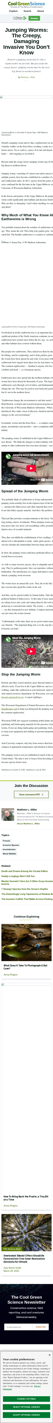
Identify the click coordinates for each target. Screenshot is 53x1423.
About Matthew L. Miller (28, 823)
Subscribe (41, 1327)
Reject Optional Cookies (26, 1407)
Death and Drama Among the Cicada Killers (24, 871)
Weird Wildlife (9, 854)
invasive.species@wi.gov (12, 697)
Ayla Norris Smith (12, 1268)
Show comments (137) (29, 794)
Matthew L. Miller (28, 77)
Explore (13, 11)
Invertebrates (9, 849)
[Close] (49, 1355)
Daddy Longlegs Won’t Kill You (18, 876)
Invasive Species (11, 845)
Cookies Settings (26, 1399)
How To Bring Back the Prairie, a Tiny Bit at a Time (26, 1198)
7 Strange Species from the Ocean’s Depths (24, 889)
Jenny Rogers (11, 974)
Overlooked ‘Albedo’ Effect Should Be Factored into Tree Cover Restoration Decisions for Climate (24, 1258)
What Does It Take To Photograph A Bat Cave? (25, 967)
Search (27, 11)
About (40, 11)
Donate (34, 18)
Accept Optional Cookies (26, 1415)
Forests (6, 841)
